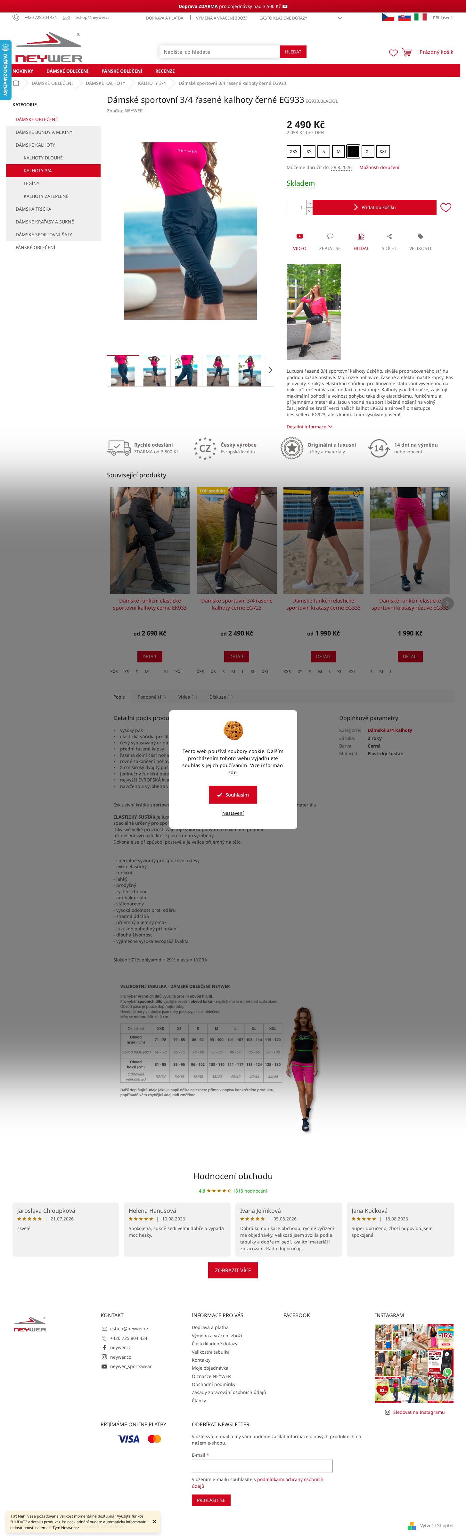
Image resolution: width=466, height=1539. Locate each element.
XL (166, 671)
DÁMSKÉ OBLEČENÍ (36, 119)
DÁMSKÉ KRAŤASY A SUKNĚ (45, 222)
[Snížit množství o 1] (309, 211)
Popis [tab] (119, 697)
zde (232, 772)
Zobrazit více (233, 1270)
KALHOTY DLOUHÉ (43, 158)
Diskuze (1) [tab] (221, 697)
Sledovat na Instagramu (419, 1412)
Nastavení (233, 813)
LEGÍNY (31, 183)
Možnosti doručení (379, 167)
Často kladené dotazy (283, 18)
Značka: (125, 111)
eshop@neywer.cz (129, 1328)
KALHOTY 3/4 (38, 170)
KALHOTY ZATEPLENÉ (46, 196)
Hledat (293, 52)
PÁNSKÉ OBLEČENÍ (35, 247)
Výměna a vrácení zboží (221, 18)
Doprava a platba (164, 18)
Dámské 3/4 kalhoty (390, 730)
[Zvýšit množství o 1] (309, 203)
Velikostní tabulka (211, 1352)
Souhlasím (237, 794)
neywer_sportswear (131, 1366)
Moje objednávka (210, 1368)
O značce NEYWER (211, 1376)
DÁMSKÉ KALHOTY (35, 145)
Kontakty (201, 1360)
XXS (114, 671)
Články (199, 1400)
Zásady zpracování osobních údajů (229, 1392)
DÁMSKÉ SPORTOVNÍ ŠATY (44, 234)
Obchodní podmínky (213, 1384)
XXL (179, 671)
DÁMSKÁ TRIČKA (33, 209)
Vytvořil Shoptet (437, 1525)
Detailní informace (306, 427)
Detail (150, 656)
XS (126, 671)
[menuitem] (23, 70)
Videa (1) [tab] (187, 697)
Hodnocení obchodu (233, 1176)
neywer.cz (120, 1347)
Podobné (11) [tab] (152, 697)
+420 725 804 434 (128, 1338)
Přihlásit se (211, 1500)
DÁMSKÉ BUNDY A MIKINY (44, 132)
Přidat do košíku (379, 207)
